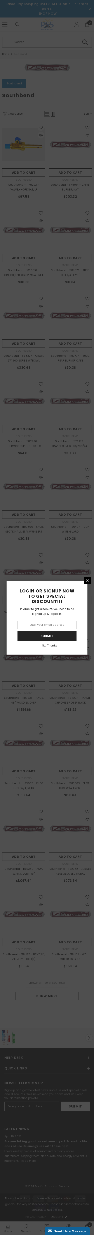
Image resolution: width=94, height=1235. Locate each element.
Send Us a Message (69, 1231)
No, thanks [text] (49, 645)
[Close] (87, 580)
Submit (47, 636)
